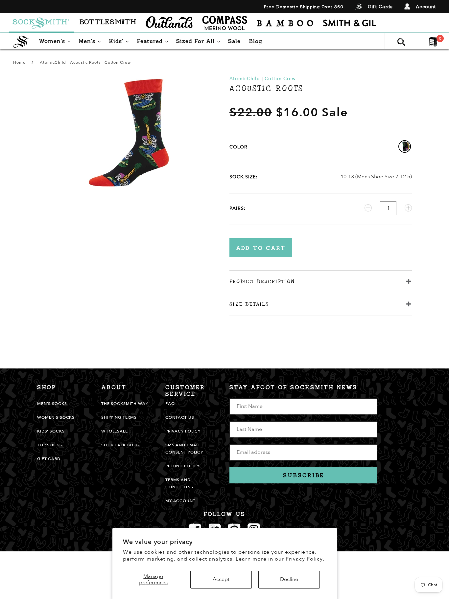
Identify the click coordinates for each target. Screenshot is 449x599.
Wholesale (114, 431)
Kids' (120, 40)
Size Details (249, 304)
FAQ (170, 403)
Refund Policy (182, 466)
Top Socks (49, 445)
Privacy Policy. (305, 559)
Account (425, 7)
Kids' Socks (50, 431)
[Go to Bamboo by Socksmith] (285, 23)
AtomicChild (244, 79)
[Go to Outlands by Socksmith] (169, 23)
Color (238, 147)
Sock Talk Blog (120, 445)
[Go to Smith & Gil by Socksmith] (349, 23)
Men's (91, 40)
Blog (255, 41)
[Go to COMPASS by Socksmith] (224, 23)
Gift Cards (380, 7)
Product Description (262, 281)
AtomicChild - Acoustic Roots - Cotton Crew (85, 62)
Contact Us (179, 417)
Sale (234, 41)
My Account (180, 500)
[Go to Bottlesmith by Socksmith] (108, 23)
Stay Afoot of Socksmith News (293, 387)
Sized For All (199, 40)
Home (19, 62)
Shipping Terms (119, 417)
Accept (221, 579)
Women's (56, 40)
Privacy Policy (183, 431)
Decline (289, 579)
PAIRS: (237, 208)
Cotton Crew (280, 79)
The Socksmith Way (124, 403)
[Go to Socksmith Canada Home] (41, 23)
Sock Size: (243, 177)
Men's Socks (52, 403)
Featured (154, 40)
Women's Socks (56, 417)
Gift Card (48, 458)
